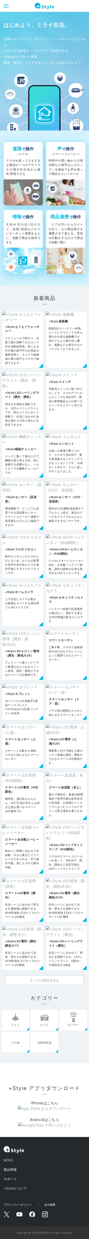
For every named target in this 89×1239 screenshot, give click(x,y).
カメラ (44, 1024)
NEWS (8, 1160)
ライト (15, 1024)
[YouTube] (19, 1214)
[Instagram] (45, 1214)
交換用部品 (44, 1042)
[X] (7, 1214)
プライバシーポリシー (18, 1204)
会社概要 (50, 1204)
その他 (15, 1042)
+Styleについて (15, 1188)
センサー (73, 1024)
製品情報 (10, 1169)
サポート (10, 1179)
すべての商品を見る (44, 980)
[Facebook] (32, 1214)
